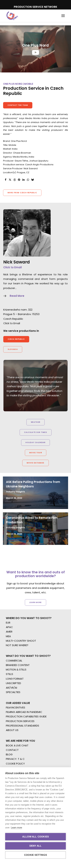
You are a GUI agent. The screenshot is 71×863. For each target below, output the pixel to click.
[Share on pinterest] (19, 180)
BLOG (9, 754)
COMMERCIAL (14, 660)
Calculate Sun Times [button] (35, 432)
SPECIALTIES (13, 692)
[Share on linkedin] (23, 180)
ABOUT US (12, 730)
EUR (8, 622)
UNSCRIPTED (13, 683)
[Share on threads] (14, 180)
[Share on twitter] (10, 180)
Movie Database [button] (35, 463)
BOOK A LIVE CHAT (17, 745)
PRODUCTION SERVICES (20, 721)
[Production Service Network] (12, 16)
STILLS (9, 674)
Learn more (16, 827)
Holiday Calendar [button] (35, 442)
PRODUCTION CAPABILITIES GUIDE (26, 716)
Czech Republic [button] (16, 339)
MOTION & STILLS (16, 669)
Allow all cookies (35, 836)
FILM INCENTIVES (15, 707)
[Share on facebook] (5, 180)
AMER (9, 631)
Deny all (35, 846)
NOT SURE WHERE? (17, 645)
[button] (63, 15)
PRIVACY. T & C (15, 759)
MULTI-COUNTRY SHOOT (21, 641)
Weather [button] (35, 422)
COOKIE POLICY (15, 763)
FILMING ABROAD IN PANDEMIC (24, 712)
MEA (8, 636)
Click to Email (12, 267)
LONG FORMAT (15, 678)
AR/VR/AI (11, 687)
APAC (9, 627)
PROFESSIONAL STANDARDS (22, 725)
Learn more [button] (35, 602)
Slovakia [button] (13, 349)
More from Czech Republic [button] (22, 192)
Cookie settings (35, 855)
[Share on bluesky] (32, 180)
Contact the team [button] (18, 105)
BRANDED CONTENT (18, 665)
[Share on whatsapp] (28, 180)
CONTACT (12, 750)
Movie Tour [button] (35, 453)
